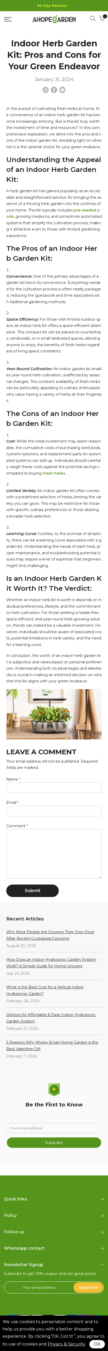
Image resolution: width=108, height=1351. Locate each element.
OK (97, 1344)
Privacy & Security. (67, 1344)
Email (12, 802)
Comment (17, 826)
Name (13, 779)
